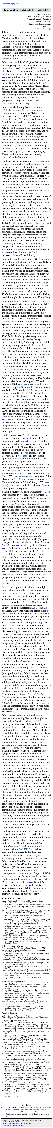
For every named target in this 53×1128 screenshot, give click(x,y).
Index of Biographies (10, 4)
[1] (3, 834)
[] (34, 497)
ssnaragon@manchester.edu (13, 1125)
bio (3, 77)
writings (5, 253)
